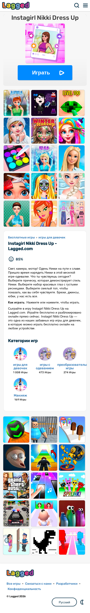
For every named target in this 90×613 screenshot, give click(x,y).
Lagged (16, 5)
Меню (85, 5)
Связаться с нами (38, 584)
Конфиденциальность (24, 589)
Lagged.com (21, 573)
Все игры (14, 584)
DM (82, 602)
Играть (41, 73)
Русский (64, 602)
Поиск (77, 5)
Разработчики (67, 584)
